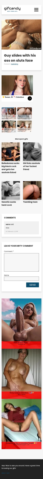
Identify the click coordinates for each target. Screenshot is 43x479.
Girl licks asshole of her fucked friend (31, 166)
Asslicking (14, 64)
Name (6, 275)
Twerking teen (30, 202)
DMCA (3, 473)
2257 (8, 473)
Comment (9, 251)
